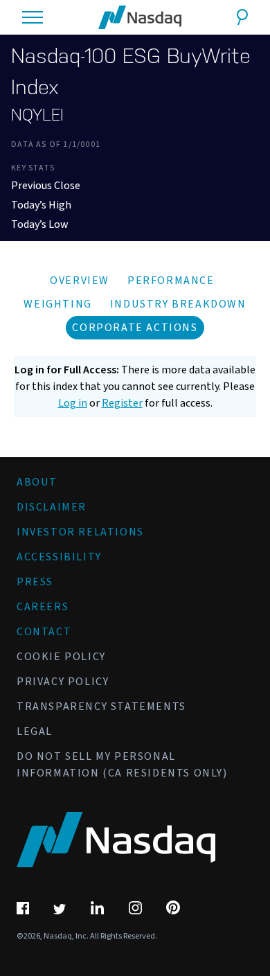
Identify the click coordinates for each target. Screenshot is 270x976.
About (37, 482)
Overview (79, 280)
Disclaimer (52, 507)
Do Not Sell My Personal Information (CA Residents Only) (122, 765)
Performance (171, 280)
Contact (44, 631)
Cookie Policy (61, 656)
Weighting (57, 304)
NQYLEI (37, 115)
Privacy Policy (63, 681)
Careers (43, 606)
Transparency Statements (101, 706)
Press (35, 581)
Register (122, 403)
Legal (35, 731)
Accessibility (59, 557)
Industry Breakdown (178, 304)
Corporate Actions (134, 327)
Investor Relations (80, 532)
